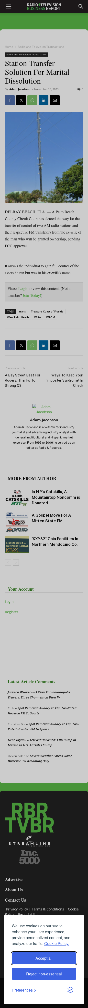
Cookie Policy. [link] (56, 943)
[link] (24, 990)
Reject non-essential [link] (44, 974)
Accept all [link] (44, 958)
